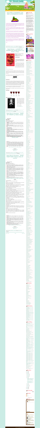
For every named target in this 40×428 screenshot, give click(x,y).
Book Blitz (20, 152)
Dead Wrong (27, 119)
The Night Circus (28, 245)
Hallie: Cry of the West (28, 147)
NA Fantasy (27, 293)
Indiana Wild (27, 156)
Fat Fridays (27, 135)
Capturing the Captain (28, 106)
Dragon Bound (27, 126)
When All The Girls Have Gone (29, 272)
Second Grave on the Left (28, 201)
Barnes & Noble (16, 178)
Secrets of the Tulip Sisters (29, 202)
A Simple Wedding (28, 77)
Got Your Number (28, 144)
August (27, 376)
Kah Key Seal (27, 160)
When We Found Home (28, 273)
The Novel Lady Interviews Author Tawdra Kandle (29, 307)
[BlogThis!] (14, 111)
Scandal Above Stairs (28, 196)
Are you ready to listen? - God (29, 91)
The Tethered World (28, 257)
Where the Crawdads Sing (28, 274)
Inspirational (27, 292)
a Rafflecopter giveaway (15, 149)
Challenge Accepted (28, 323)
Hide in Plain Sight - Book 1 (29, 150)
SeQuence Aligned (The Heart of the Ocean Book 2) (29, 198)
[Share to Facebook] (15, 111)
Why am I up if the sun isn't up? (29, 368)
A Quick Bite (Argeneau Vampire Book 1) (30, 75)
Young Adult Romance (28, 303)
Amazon (17, 137)
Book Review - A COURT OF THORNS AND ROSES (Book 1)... (30, 380)
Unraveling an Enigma (28, 267)
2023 (27, 371)
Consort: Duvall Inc (28, 114)
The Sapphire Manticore (28, 250)
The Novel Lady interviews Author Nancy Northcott (29, 320)
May (27, 383)
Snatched (27, 209)
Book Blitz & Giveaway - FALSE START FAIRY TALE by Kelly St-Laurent (15, 157)
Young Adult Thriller (28, 304)
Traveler (27, 264)
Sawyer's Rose (27, 194)
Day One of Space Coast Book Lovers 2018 (30, 326)
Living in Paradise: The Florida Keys (29, 334)
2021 (27, 372)
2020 (27, 373)
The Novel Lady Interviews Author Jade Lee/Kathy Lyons (29, 314)
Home (7, 10)
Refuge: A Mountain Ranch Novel (29, 189)
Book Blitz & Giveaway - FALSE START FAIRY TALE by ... (30, 382)
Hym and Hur (27, 154)
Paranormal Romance (28, 295)
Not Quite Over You (28, 182)
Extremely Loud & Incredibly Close (29, 132)
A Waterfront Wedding (28, 80)
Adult (18, 152)
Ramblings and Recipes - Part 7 (29, 358)
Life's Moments (27, 164)
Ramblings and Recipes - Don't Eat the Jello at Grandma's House (30, 347)
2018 (27, 387)
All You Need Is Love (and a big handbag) (29, 84)
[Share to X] (18, 153)
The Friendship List (28, 235)
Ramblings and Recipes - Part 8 (29, 359)
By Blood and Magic (28, 104)
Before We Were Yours (28, 95)
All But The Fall (27, 83)
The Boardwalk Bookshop (28, 227)
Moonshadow (27, 174)
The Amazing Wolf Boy (28, 222)
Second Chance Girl (28, 200)
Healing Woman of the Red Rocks (29, 148)
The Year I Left (27, 261)
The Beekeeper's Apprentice (29, 225)
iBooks (20, 178)
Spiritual (27, 299)
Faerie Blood (27, 134)
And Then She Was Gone (28, 88)
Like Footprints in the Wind (29, 165)
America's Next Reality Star (29, 86)
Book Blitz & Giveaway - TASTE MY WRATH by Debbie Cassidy (15, 114)
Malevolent (27, 169)
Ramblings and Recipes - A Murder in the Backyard (30, 345)
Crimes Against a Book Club (29, 116)
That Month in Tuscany (28, 220)
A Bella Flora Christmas (28, 63)
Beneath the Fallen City (28, 96)
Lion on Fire (27, 166)
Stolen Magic (27, 214)
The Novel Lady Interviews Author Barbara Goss (29, 310)
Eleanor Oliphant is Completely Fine (29, 130)
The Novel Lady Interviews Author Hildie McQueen (29, 313)
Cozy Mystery (27, 286)
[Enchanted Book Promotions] (30, 53)
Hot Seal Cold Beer (28, 152)
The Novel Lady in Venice (28, 366)
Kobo (23, 178)
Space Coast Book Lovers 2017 (29, 365)
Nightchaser (27, 178)
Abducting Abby (27, 82)
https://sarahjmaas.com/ (20, 106)
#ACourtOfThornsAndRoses (9, 110)
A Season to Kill (27, 76)
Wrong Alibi (27, 279)
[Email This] (17, 153)
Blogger (31, 397)
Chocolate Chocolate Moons (29, 108)
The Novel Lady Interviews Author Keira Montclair (29, 315)
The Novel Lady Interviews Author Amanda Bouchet (29, 308)
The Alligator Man (28, 221)
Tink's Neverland (28, 262)
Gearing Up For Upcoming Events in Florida (29, 327)
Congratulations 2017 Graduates (29, 325)
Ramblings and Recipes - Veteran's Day (29, 361)
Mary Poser (27, 170)
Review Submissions (15, 10)
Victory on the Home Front (29, 269)
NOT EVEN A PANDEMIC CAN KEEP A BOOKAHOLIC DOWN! (30, 378)
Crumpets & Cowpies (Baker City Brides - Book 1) (29, 117)
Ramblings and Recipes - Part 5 (29, 357)
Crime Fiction (27, 287)
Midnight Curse (27, 172)
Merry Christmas (28, 335)
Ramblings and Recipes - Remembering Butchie (30, 360)
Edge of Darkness (28, 129)
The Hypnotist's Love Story (28, 240)
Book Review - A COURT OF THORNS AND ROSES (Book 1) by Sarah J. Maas (15, 50)
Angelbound (27, 89)
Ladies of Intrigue (28, 162)
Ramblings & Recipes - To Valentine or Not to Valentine (30, 343)
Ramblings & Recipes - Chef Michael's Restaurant (30, 338)
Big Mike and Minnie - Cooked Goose (30, 98)
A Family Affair (27, 69)
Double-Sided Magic (28, 125)
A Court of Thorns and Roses (29, 67)
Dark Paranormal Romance (29, 288)
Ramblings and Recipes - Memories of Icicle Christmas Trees (30, 351)
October (28, 375)
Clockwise (27, 111)
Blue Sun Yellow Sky (28, 101)
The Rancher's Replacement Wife (29, 249)
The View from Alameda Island (29, 260)
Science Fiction (27, 297)
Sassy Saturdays (27, 193)
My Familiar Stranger (28, 176)
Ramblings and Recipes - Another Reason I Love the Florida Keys (29, 346)
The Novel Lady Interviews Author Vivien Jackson (29, 319)
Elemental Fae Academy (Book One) (29, 131)
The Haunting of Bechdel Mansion (29, 239)
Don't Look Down (28, 124)
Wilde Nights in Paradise (28, 276)
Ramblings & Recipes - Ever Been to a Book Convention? (30, 340)
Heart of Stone (27, 149)
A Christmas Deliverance (28, 65)
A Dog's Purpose (27, 68)
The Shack (27, 252)
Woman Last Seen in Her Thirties (29, 277)
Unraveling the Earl (28, 268)
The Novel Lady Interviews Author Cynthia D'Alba (29, 311)
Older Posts (23, 233)
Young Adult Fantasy (28, 302)
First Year (27, 139)
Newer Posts (7, 233)
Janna (27, 394)
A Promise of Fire (28, 74)
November (28, 374)
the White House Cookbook (28, 281)
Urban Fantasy (27, 300)
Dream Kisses (27, 127)
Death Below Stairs (28, 122)
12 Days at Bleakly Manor (28, 61)
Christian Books (27, 285)
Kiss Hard (27, 161)
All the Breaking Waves (28, 85)
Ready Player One (28, 188)
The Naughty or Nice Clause (29, 244)
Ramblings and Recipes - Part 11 (29, 354)
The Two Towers (27, 259)
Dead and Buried (27, 120)
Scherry (27, 395)
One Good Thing (27, 184)
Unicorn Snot (27, 367)
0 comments (14, 152)
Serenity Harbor (27, 204)
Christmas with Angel (28, 110)
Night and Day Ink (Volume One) (29, 177)
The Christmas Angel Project (29, 230)
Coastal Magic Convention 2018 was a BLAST (30, 324)
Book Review (20, 110)
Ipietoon (24, 427)
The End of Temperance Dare (29, 234)
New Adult (27, 294)
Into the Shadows (28, 157)
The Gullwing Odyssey (28, 238)
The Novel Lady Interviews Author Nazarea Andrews (29, 316)
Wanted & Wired (28, 271)
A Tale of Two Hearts (28, 78)
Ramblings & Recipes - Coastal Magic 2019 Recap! (30, 339)
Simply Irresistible (28, 208)
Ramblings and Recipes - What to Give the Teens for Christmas (30, 362)
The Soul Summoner (28, 254)
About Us (9, 10)
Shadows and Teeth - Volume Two (29, 206)
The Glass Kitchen (28, 237)
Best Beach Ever (27, 97)
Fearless (27, 136)
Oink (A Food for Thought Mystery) (29, 183)
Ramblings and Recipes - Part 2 (29, 355)
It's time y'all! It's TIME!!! (28, 333)
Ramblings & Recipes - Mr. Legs (29, 341)
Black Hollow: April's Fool (28, 100)
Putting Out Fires (28, 187)
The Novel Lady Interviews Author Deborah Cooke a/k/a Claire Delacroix (30, 312)
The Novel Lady (16, 1)
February (28, 385)
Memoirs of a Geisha (28, 171)
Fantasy (27, 290)
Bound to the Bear (28, 102)
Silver (26, 207)
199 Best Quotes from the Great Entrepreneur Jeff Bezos (29, 62)
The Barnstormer (28, 223)
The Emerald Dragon (28, 233)
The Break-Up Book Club (28, 228)
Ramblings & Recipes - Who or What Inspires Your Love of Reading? (30, 344)
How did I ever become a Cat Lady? (29, 332)
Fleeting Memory (28, 141)
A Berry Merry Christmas (28, 64)
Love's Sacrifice (27, 167)
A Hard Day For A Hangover (29, 70)
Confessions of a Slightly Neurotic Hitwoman (29, 113)
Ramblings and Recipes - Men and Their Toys (29, 352)
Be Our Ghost (27, 93)
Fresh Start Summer (28, 142)
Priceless (27, 186)
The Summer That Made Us (29, 255)
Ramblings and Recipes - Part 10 (29, 353)
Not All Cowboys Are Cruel (29, 181)
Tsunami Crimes (27, 266)
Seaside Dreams (27, 199)
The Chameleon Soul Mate (28, 229)
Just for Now (27, 159)
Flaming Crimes (27, 140)
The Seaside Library (28, 251)
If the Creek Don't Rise (28, 155)
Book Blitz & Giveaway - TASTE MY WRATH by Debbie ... (30, 381)
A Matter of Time (28, 72)
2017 (27, 388)
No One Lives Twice (28, 179)
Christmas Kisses (28, 109)
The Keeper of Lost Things (28, 242)
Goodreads (13, 137)
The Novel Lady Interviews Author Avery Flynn (29, 309)
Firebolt (27, 137)
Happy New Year (28, 330)
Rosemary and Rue (28, 191)
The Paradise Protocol (28, 247)
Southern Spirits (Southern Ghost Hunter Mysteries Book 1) (29, 212)
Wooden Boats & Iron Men (29, 278)
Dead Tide (27, 118)
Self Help (27, 298)
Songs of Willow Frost (28, 211)
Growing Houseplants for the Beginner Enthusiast (30, 146)
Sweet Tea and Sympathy (28, 217)
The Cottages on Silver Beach (29, 232)
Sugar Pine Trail (27, 215)
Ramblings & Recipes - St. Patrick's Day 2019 (29, 342)
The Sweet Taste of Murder (29, 256)
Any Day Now (27, 90)
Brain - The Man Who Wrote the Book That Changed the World (29, 103)
